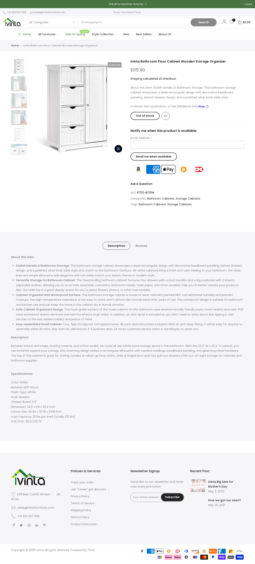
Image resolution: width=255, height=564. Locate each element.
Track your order (82, 482)
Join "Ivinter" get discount (88, 489)
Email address (141, 138)
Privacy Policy (80, 496)
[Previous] (36, 107)
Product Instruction (84, 524)
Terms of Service (82, 503)
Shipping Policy (81, 510)
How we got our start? (224, 500)
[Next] (117, 107)
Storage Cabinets (188, 199)
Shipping (136, 79)
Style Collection (103, 34)
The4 (91, 550)
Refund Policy (80, 517)
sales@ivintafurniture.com (50, 12)
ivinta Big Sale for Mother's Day (220, 484)
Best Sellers (144, 34)
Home (27, 34)
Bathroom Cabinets (161, 199)
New (126, 34)
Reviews (141, 246)
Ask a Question (141, 184)
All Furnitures (47, 34)
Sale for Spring (76, 33)
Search (203, 22)
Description (116, 246)
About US (165, 34)
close (248, 4)
